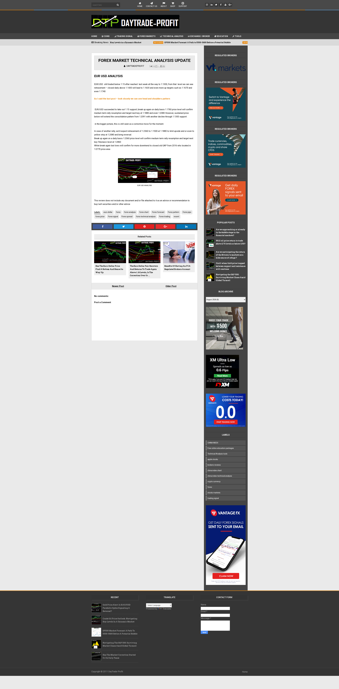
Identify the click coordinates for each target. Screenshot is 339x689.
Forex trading (164, 216)
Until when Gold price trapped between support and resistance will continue (230, 266)
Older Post (171, 286)
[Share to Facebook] (161, 66)
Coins (106, 36)
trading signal (213, 498)
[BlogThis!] (156, 66)
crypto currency (214, 481)
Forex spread (127, 216)
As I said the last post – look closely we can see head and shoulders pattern (132, 98)
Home (139, 6)
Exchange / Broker (200, 36)
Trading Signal (124, 36)
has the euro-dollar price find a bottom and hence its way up (109, 269)
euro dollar (108, 212)
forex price (99, 216)
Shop (172, 6)
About (164, 6)
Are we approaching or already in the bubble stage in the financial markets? (230, 232)
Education (222, 36)
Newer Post (118, 286)
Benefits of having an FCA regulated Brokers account (177, 267)
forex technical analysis (146, 216)
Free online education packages (221, 448)
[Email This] (153, 66)
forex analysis (130, 212)
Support (183, 6)
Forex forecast (158, 212)
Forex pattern (173, 212)
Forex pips (187, 212)
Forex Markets (147, 36)
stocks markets (214, 493)
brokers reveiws (214, 465)
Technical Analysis (172, 36)
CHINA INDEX (213, 443)
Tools (237, 36)
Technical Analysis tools (217, 454)
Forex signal (113, 216)
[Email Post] (151, 66)
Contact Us (151, 6)
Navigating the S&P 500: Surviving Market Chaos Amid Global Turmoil (230, 277)
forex (118, 212)
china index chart (215, 470)
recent (176, 216)
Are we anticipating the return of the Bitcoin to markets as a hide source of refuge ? (230, 255)
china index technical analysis (220, 476)
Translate (167, 608)
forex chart (144, 212)
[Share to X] (158, 66)
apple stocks (213, 459)
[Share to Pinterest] (163, 66)
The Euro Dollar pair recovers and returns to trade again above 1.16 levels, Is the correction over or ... (144, 271)
